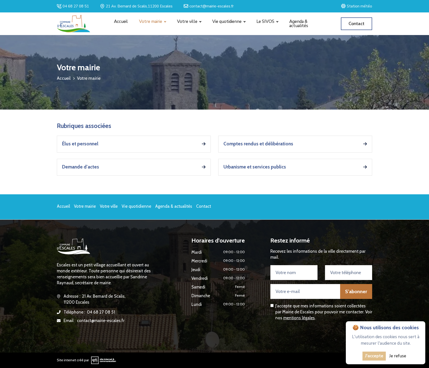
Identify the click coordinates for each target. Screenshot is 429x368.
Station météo (358, 6)
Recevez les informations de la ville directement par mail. (317, 254)
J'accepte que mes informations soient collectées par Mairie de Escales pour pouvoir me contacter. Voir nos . (323, 311)
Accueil (121, 21)
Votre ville (109, 206)
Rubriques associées (84, 125)
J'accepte (374, 356)
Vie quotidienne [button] (227, 21)
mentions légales (299, 317)
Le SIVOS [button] (265, 21)
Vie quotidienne (136, 206)
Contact (203, 206)
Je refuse (397, 356)
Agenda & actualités (298, 23)
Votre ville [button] (187, 21)
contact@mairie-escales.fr (211, 6)
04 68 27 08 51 (75, 6)
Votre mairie (85, 206)
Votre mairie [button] (151, 21)
